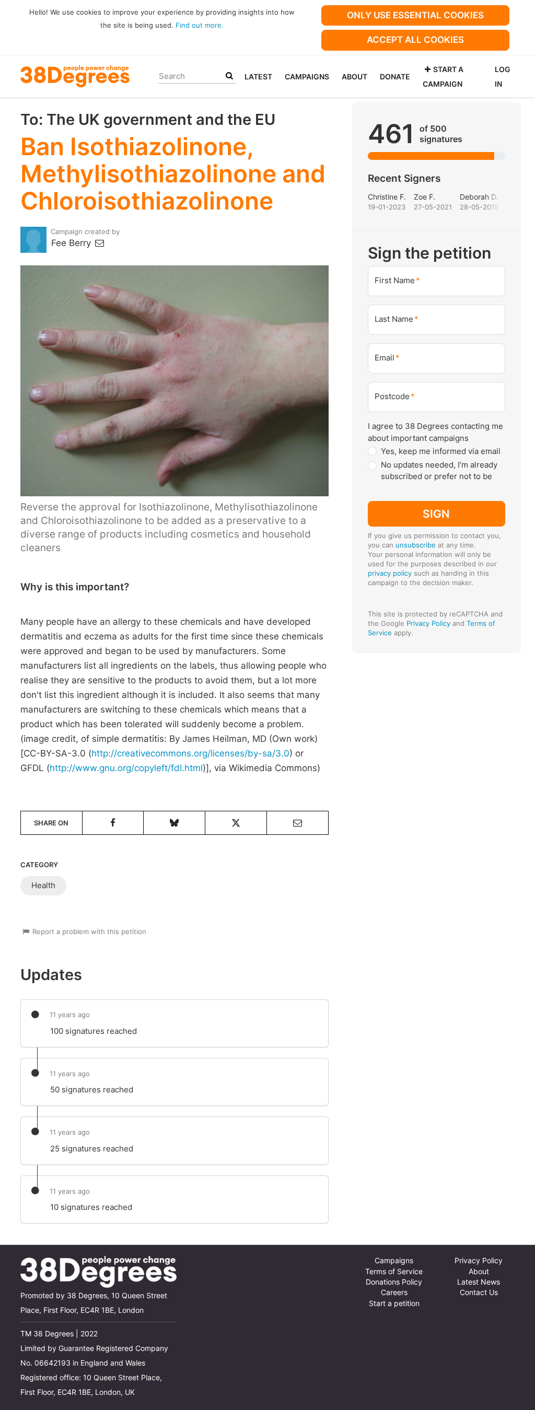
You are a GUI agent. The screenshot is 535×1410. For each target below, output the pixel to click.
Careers (394, 1292)
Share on (51, 823)
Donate (395, 76)
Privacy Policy (428, 623)
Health (43, 885)
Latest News (478, 1282)
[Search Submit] (229, 76)
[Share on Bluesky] (174, 823)
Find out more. (200, 25)
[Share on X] (236, 823)
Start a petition (394, 1303)
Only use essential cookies (415, 15)
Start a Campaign (443, 76)
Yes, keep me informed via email (441, 451)
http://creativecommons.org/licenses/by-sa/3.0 (190, 753)
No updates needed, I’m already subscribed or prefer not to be (439, 471)
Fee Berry (72, 243)
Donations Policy (394, 1282)
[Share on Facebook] (113, 823)
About (354, 76)
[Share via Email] (297, 823)
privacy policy (390, 573)
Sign (436, 513)
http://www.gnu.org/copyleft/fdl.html (126, 768)
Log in (502, 76)
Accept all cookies (415, 39)
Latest (258, 76)
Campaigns (307, 76)
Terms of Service (394, 1271)
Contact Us (479, 1292)
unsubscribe (416, 545)
